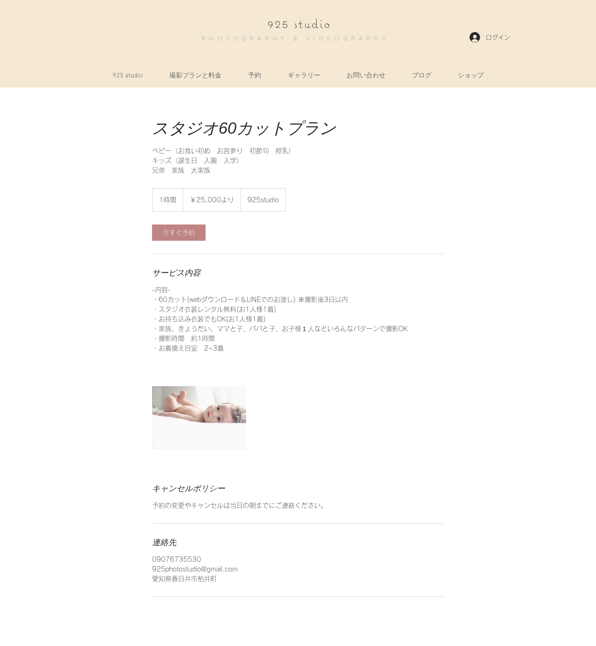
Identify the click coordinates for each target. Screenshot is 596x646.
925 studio (299, 23)
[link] (179, 233)
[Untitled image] (199, 418)
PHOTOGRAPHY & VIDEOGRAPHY (296, 38)
